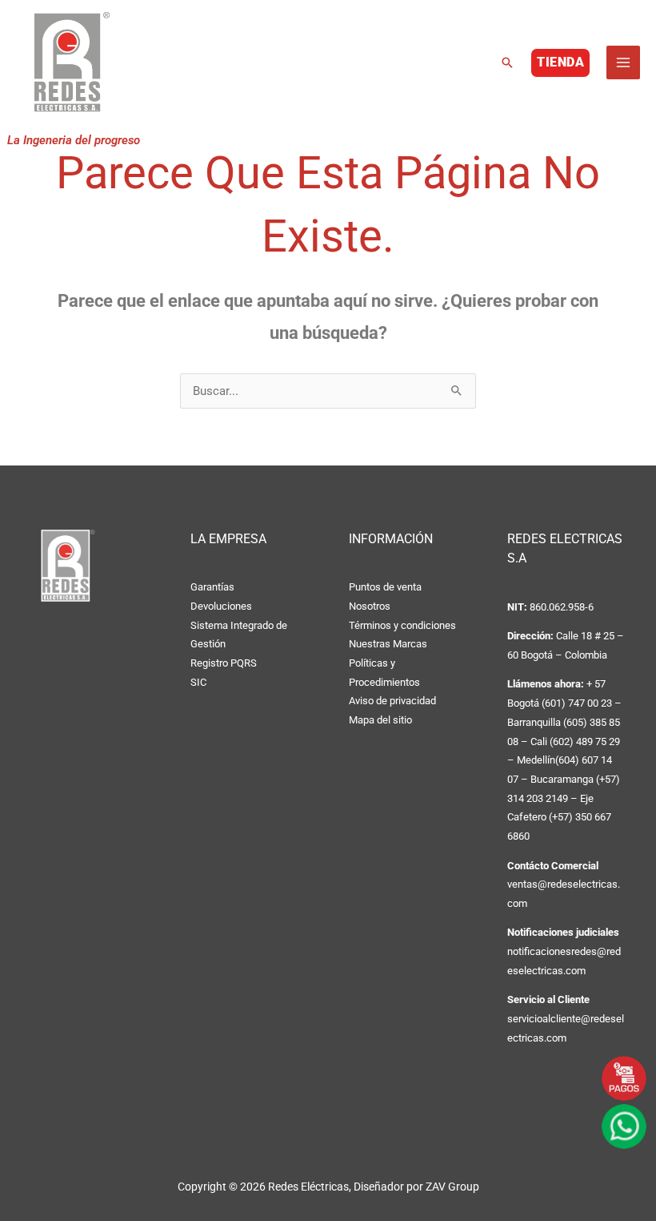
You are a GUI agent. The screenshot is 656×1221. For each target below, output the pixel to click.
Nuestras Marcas (388, 644)
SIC (198, 682)
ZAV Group (452, 1186)
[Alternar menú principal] (623, 62)
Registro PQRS (223, 663)
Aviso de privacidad (392, 701)
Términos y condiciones (402, 625)
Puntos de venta (385, 587)
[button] (507, 62)
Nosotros (369, 606)
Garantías (212, 587)
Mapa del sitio (380, 720)
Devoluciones (221, 606)
